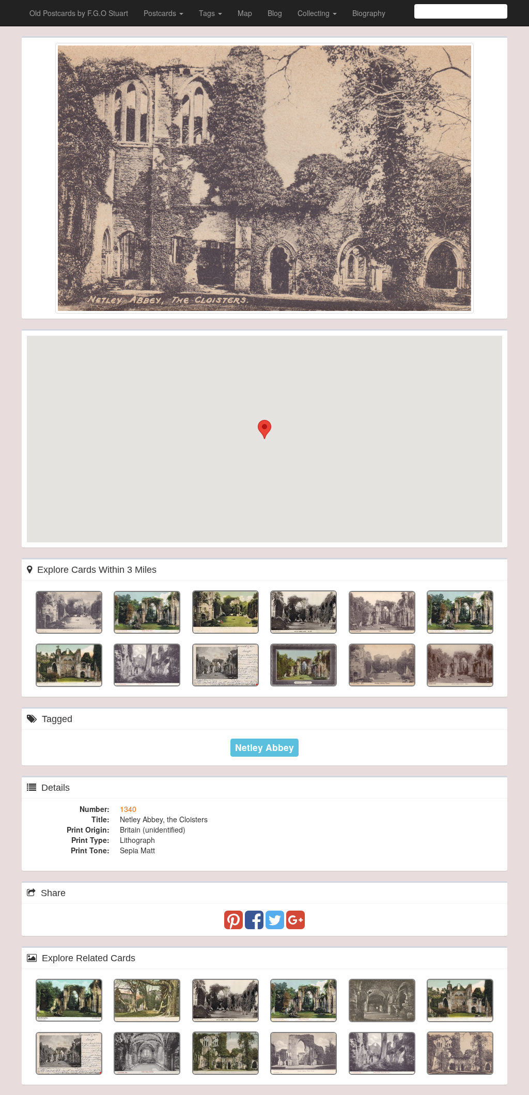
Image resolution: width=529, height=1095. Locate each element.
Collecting (315, 13)
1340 (128, 809)
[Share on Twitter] (276, 924)
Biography (368, 13)
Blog (275, 13)
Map (245, 13)
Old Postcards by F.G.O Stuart (78, 13)
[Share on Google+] (295, 924)
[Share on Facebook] (255, 924)
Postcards (161, 13)
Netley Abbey (264, 747)
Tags (208, 13)
